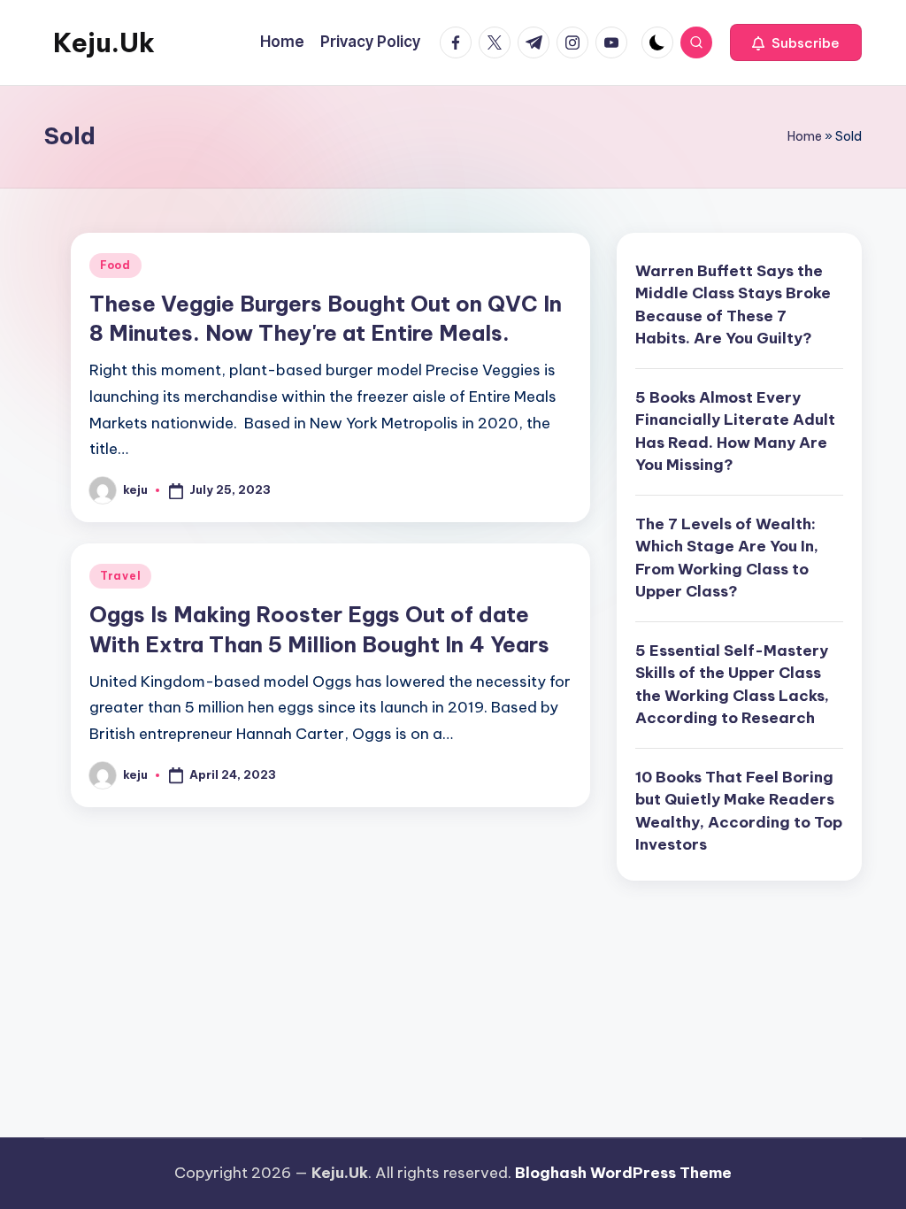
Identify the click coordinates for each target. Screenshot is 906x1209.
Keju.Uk (104, 42)
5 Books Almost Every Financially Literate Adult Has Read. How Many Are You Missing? (735, 431)
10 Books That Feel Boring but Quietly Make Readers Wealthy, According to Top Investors (738, 811)
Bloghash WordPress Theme (623, 1172)
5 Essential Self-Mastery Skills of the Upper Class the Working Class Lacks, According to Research (732, 684)
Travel (120, 575)
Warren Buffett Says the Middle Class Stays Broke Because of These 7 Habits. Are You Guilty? (733, 305)
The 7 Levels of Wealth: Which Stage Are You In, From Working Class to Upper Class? (726, 558)
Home (804, 136)
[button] (796, 42)
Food (115, 265)
